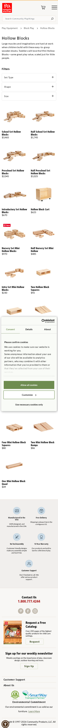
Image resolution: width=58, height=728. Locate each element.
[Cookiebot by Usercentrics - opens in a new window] (42, 321)
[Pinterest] (21, 613)
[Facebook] (28, 613)
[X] (39, 613)
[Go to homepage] (7, 11)
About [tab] (47, 329)
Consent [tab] (10, 329)
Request (35, 641)
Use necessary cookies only (29, 404)
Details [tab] (29, 329)
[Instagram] (35, 613)
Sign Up (29, 666)
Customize (27, 394)
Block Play (29, 28)
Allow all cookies (29, 385)
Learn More (34, 711)
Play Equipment (10, 28)
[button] (5, 724)
